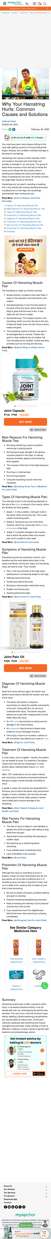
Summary (11, 231)
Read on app (26, 1225)
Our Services (9, 1193)
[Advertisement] (25, 41)
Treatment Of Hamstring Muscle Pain (24, 222)
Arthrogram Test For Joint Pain (30, 920)
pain (38, 766)
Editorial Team (9, 121)
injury (17, 504)
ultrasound (14, 728)
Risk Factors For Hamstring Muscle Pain (25, 225)
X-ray (46, 738)
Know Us (8, 1186)
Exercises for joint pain (26, 542)
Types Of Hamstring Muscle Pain (22, 212)
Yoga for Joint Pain (24, 742)
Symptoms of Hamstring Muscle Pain (24, 215)
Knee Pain (20, 857)
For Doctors (9, 1196)
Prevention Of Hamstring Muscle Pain (24, 228)
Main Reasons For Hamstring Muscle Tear (26, 209)
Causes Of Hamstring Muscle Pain (22, 205)
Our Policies (9, 1189)
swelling (6, 769)
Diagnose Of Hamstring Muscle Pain (23, 218)
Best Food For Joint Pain (27, 596)
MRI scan (14, 721)
